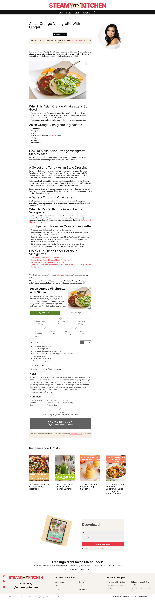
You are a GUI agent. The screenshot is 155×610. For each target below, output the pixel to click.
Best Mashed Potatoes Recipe (115, 586)
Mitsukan (52, 135)
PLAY (68, 13)
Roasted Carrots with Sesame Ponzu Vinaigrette (49, 262)
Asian (81, 585)
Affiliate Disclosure (13, 597)
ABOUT (86, 13)
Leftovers (83, 589)
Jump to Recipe (61, 34)
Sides (57, 589)
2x (85, 342)
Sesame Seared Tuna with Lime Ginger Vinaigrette (50, 260)
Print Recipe (46, 313)
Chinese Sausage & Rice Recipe (140, 583)
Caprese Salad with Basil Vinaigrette (45, 257)
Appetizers (59, 582)
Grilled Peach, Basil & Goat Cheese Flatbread (39, 486)
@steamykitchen (26, 587)
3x (89, 342)
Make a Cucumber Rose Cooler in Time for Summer (64, 486)
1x (82, 342)
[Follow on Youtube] (3, 587)
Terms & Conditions (27, 597)
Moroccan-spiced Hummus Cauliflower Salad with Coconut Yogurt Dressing (115, 488)
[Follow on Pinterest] (3, 581)
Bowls (81, 582)
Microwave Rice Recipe (116, 582)
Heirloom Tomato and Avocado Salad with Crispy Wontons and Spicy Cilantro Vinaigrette (61, 265)
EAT (61, 13)
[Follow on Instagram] (3, 576)
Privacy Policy (39, 597)
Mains (57, 585)
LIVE (77, 13)
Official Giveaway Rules (53, 597)
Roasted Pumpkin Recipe (140, 588)
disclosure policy (76, 40)
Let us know (59, 425)
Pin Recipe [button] (77, 313)
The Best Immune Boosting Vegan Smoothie (89, 486)
